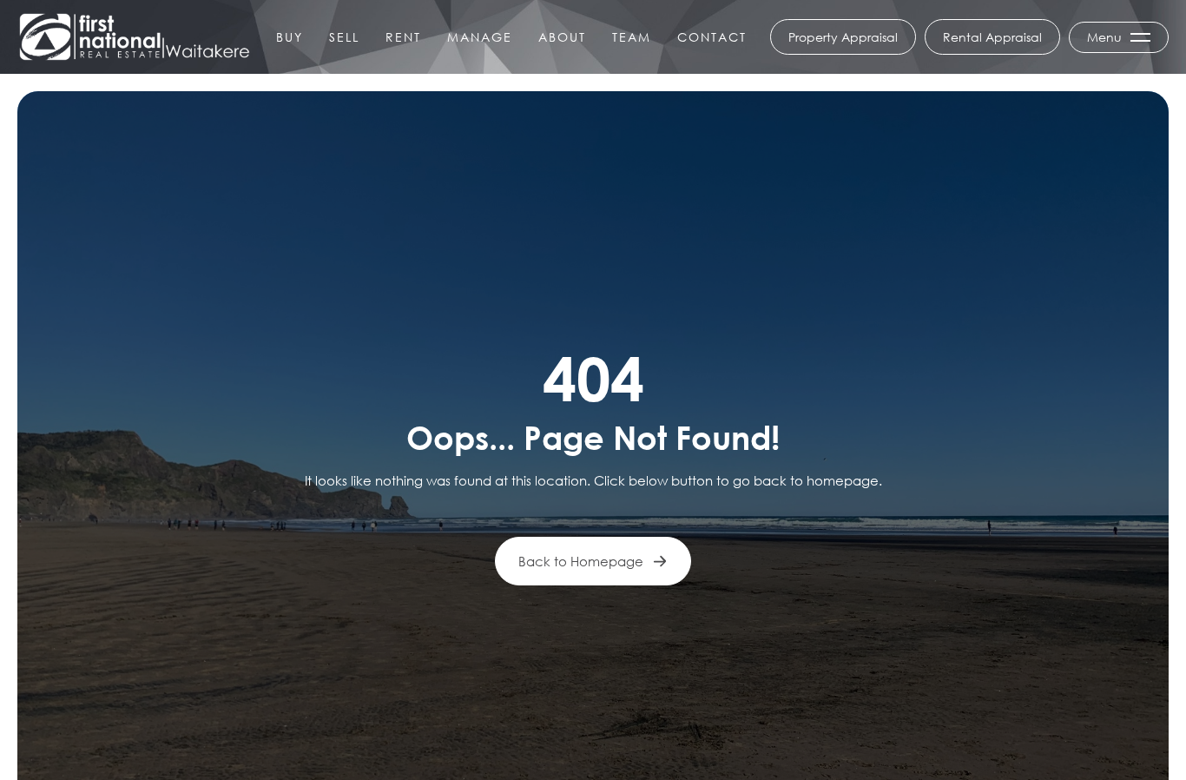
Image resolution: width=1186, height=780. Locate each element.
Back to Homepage (580, 561)
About (562, 37)
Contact (712, 37)
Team (631, 37)
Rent (403, 37)
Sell (344, 37)
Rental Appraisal (992, 37)
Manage (479, 37)
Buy (289, 37)
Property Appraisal (843, 37)
